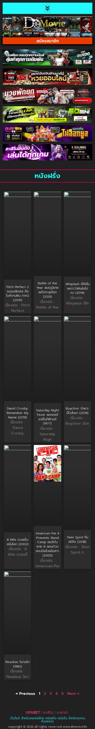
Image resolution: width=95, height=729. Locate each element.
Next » (73, 693)
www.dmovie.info (75, 727)
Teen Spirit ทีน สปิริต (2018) (77, 539)
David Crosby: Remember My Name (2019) (17, 413)
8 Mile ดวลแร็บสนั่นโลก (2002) (17, 541)
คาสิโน (48, 712)
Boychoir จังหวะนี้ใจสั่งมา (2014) (77, 410)
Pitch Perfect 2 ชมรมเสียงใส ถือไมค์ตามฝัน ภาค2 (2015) (17, 293)
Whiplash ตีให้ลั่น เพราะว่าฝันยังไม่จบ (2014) (77, 288)
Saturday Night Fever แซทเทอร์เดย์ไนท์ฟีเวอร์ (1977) (47, 417)
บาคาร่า (62, 712)
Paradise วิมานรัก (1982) (17, 664)
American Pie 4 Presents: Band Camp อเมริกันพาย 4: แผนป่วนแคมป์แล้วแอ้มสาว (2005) (47, 544)
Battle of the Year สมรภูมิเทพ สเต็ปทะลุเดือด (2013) (47, 290)
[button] (47, 8)
